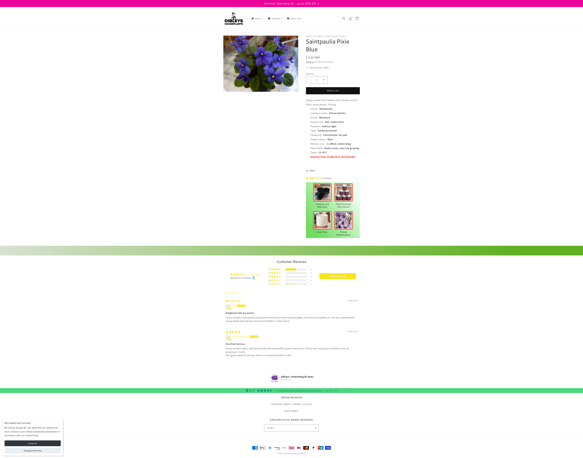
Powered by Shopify (298, 453)
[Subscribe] (315, 427)
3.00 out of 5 (253, 274)
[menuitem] (257, 18)
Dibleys (287, 453)
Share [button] (312, 170)
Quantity (310, 73)
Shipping (310, 62)
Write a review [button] (338, 276)
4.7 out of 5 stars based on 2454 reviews (299, 390)
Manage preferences (33, 450)
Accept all (32, 443)
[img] (233, 301)
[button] (343, 18)
